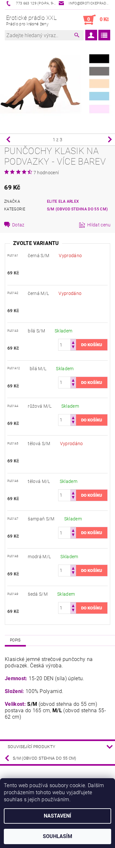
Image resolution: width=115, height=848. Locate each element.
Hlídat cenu (99, 224)
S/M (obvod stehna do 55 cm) (77, 209)
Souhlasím (57, 836)
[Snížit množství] (73, 348)
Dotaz (18, 224)
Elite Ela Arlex (63, 201)
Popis (15, 640)
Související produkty (31, 746)
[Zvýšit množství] (73, 342)
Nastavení (57, 816)
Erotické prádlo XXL (31, 20)
